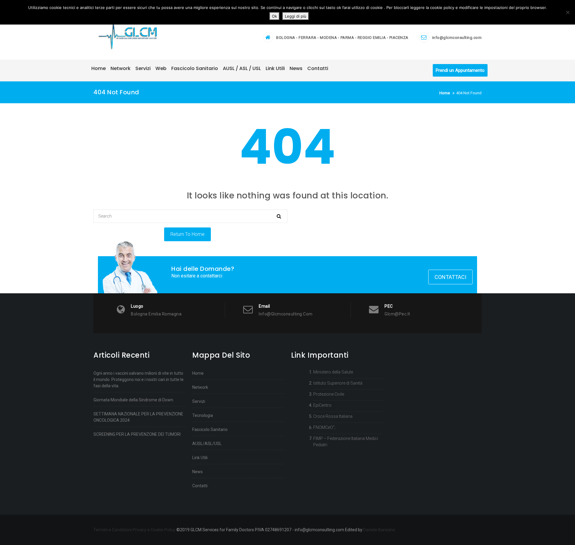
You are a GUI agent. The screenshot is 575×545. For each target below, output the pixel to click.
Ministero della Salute (333, 372)
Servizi (198, 401)
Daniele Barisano (379, 529)
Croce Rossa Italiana (332, 416)
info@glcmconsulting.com (457, 37)
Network (200, 387)
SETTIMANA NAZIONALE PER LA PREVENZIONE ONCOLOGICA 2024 (138, 417)
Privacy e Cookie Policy (154, 529)
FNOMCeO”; (324, 427)
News (197, 471)
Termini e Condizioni (112, 529)
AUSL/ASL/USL (207, 443)
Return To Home (187, 234)
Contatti (200, 485)
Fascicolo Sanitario (210, 429)
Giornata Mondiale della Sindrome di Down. (133, 399)
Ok (274, 16)
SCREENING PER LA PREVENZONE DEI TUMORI (137, 434)
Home (198, 373)
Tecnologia (202, 415)
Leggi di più (295, 16)
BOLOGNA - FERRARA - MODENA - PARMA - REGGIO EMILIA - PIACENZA (342, 37)
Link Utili (200, 457)
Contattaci (450, 277)
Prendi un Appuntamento (460, 70)
